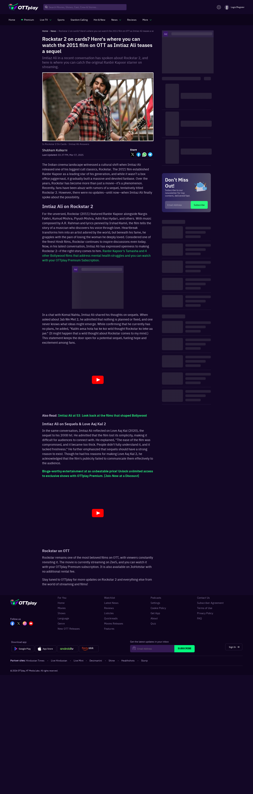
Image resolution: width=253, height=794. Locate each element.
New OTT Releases (69, 628)
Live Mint (78, 660)
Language (63, 618)
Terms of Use (204, 608)
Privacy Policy (205, 613)
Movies (62, 608)
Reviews (109, 608)
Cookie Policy (158, 608)
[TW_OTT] (19, 623)
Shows (61, 613)
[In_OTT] (25, 623)
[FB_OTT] (12, 623)
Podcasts (156, 597)
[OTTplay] (23, 7)
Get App (155, 613)
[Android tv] (67, 648)
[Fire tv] (88, 648)
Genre (61, 623)
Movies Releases (113, 623)
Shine (112, 660)
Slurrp (144, 660)
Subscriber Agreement (210, 603)
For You (62, 597)
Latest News (111, 603)
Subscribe (199, 204)
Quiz (153, 623)
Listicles (109, 613)
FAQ (199, 618)
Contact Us (203, 597)
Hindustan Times (35, 660)
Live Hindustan (59, 660)
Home (61, 603)
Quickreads (111, 618)
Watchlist (109, 597)
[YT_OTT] (31, 623)
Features (109, 628)
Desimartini (95, 660)
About (154, 618)
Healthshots (128, 660)
